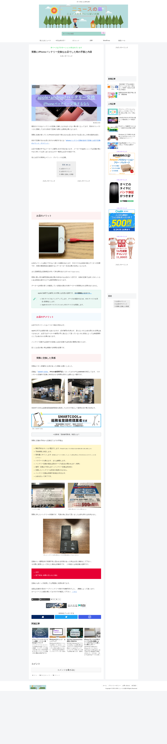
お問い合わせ (126, 685)
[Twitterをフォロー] (66, 617)
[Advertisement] (66, 70)
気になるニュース (45, 599)
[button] (103, 33)
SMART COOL (43, 372)
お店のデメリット (66, 171)
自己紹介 (134, 685)
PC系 (53, 599)
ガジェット (35, 599)
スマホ (58, 599)
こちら (74, 592)
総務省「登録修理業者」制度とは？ (66, 434)
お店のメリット (65, 168)
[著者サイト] (42, 617)
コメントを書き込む (66, 670)
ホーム (105, 685)
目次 (63, 165)
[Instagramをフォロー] (89, 617)
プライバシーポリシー (114, 685)
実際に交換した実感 (67, 174)
